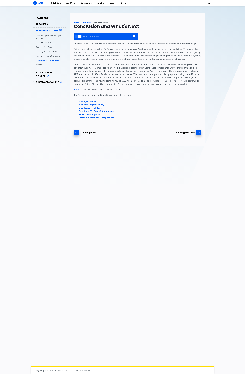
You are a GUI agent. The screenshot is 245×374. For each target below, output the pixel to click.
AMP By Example (87, 101)
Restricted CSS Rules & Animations (96, 111)
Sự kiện (100, 3)
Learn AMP (42, 18)
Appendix (40, 64)
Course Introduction (44, 42)
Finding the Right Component (48, 56)
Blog (112, 3)
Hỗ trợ (123, 3)
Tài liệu (69, 3)
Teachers (42, 24)
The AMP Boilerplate (89, 114)
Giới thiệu (54, 3)
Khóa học (87, 22)
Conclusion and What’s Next (48, 60)
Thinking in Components (46, 51)
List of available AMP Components (96, 117)
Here (76, 89)
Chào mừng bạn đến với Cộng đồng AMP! (48, 36)
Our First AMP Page (44, 47)
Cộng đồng (85, 3)
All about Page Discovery (91, 104)
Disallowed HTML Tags (90, 108)
